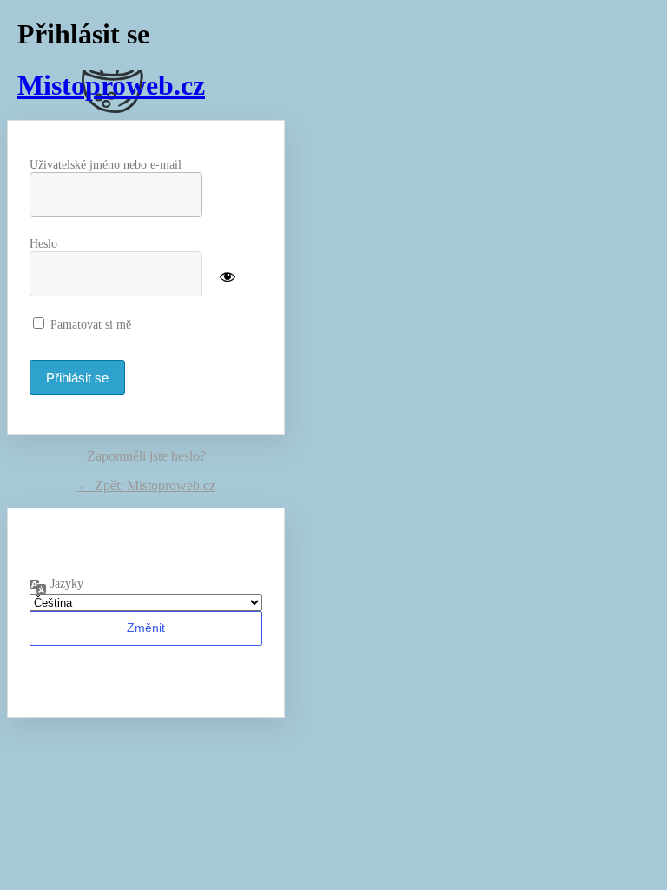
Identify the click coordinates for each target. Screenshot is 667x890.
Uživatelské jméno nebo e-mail (106, 164)
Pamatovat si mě (90, 324)
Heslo (43, 243)
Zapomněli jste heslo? (146, 455)
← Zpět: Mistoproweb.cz (146, 485)
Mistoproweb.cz (111, 85)
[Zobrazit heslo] (227, 275)
